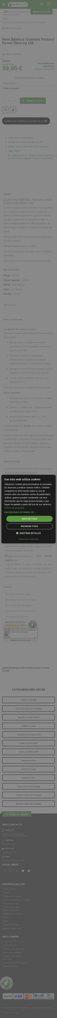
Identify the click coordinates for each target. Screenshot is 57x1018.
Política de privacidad (14, 507)
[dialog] (28, 509)
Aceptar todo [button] (29, 518)
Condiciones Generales (28, 539)
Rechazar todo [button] (29, 526)
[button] (28, 512)
